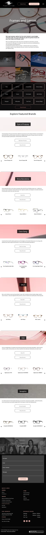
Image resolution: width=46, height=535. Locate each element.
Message (5, 472)
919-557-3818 (6, 521)
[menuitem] (12, 492)
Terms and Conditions (11, 531)
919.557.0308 (7, 519)
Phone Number (6, 467)
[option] (8, 158)
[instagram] (27, 521)
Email (4, 463)
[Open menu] (43, 4)
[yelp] (29, 521)
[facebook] (24, 521)
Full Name (5, 458)
